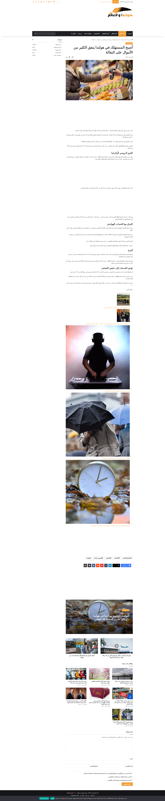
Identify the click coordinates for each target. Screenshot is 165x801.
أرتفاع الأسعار (127, 558)
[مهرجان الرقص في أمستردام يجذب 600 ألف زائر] (98, 357)
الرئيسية (129, 33)
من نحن (80, 33)
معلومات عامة (88, 33)
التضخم (108, 558)
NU (132, 285)
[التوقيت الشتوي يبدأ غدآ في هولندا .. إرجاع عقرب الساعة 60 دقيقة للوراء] (98, 492)
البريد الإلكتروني (128, 766)
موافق (52, 798)
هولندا (88, 558)
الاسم (131, 758)
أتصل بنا (73, 33)
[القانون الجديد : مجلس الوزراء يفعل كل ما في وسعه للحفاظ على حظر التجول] (76, 693)
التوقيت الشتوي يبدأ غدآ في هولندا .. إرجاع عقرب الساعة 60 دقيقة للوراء (110, 525)
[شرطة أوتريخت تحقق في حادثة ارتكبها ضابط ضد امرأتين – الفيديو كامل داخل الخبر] (123, 316)
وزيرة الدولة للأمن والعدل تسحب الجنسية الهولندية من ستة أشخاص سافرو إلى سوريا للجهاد (99, 702)
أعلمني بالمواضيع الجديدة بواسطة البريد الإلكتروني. (119, 780)
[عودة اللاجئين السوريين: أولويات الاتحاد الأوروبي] (123, 299)
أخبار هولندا (122, 33)
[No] (163, 798)
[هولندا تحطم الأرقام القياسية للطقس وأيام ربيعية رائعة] (99, 674)
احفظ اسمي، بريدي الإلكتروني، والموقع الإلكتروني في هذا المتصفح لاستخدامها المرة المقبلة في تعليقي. (107, 773)
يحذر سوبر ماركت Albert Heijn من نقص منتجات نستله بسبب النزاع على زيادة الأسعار (123, 702)
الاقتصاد (116, 558)
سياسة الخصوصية (75, 795)
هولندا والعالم (70, 793)
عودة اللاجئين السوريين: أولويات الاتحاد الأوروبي (117, 307)
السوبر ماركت (98, 558)
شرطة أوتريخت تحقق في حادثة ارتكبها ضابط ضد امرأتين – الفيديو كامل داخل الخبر (107, 324)
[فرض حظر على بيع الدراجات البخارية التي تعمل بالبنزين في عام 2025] (76, 674)
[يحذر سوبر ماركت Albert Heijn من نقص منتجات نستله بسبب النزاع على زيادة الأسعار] (122, 693)
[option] (99, 617)
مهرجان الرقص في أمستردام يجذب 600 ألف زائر (116, 391)
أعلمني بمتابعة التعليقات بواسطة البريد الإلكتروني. (119, 776)
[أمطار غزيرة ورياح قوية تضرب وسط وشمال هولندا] (98, 425)
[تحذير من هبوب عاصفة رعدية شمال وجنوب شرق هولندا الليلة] (122, 674)
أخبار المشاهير (105, 33)
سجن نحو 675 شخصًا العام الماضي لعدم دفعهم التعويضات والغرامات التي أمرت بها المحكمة (111, 617)
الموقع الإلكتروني (94, 766)
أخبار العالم (114, 33)
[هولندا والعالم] (120, 12)
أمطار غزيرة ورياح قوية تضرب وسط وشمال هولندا (99, 1)
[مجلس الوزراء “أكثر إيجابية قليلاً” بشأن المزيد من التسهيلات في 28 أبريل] (122, 714)
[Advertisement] (65, 17)
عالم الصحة (97, 33)
